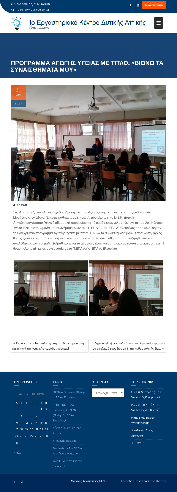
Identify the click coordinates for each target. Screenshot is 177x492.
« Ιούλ (17, 452)
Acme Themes (156, 481)
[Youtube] (137, 5)
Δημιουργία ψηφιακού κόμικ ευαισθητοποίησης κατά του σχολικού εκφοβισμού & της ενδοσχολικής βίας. (128, 346)
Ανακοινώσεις (154, 5)
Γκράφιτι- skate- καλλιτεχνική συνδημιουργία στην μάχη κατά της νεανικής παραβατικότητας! (48, 346)
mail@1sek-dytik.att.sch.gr (32, 10)
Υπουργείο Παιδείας (64, 441)
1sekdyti (21, 205)
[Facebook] (130, 5)
